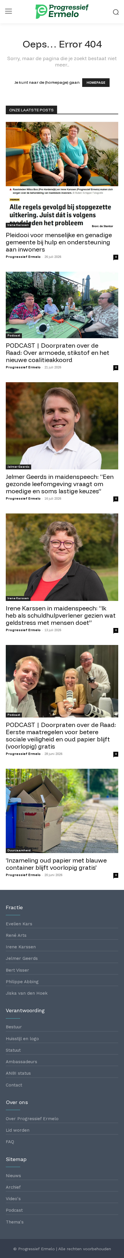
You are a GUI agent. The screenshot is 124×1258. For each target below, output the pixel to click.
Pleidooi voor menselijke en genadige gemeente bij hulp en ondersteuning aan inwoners (59, 242)
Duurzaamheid (19, 850)
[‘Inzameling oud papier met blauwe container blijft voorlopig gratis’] (62, 811)
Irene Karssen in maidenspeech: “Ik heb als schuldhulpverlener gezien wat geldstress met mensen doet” (61, 615)
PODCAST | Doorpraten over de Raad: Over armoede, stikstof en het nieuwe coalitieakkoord (57, 352)
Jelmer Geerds (18, 467)
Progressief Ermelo (23, 257)
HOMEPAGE (96, 83)
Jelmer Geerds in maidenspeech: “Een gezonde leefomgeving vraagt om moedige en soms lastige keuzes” (60, 484)
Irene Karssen (18, 225)
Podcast (13, 335)
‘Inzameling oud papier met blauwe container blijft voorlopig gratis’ (56, 864)
